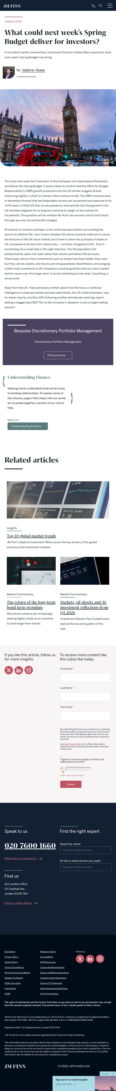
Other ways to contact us (21, 858)
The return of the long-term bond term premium (31, 605)
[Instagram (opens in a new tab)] (28, 670)
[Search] (100, 6)
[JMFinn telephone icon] (94, 6)
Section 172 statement (51, 983)
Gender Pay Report (14, 978)
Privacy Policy (75, 744)
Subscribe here (64, 1084)
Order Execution (13, 983)
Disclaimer (10, 951)
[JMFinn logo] (12, 5)
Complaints (10, 988)
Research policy (48, 951)
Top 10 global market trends (31, 536)
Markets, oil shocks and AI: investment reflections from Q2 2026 (84, 607)
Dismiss (105, 1073)
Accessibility (46, 957)
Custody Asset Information (53, 978)
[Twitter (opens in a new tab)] (8, 670)
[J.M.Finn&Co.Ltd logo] (15, 1066)
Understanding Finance (26, 426)
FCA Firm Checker (49, 994)
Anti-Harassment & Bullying (54, 988)
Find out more (56, 355)
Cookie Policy (11, 962)
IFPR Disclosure (48, 962)
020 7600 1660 (30, 846)
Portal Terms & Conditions (17, 973)
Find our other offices (18, 903)
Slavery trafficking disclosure (54, 973)
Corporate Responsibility (52, 967)
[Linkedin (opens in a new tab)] (18, 670)
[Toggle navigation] (110, 5)
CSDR (7, 994)
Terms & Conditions (14, 967)
